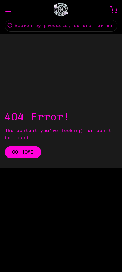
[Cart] (111, 10)
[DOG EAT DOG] (61, 9)
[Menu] (11, 10)
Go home (23, 152)
